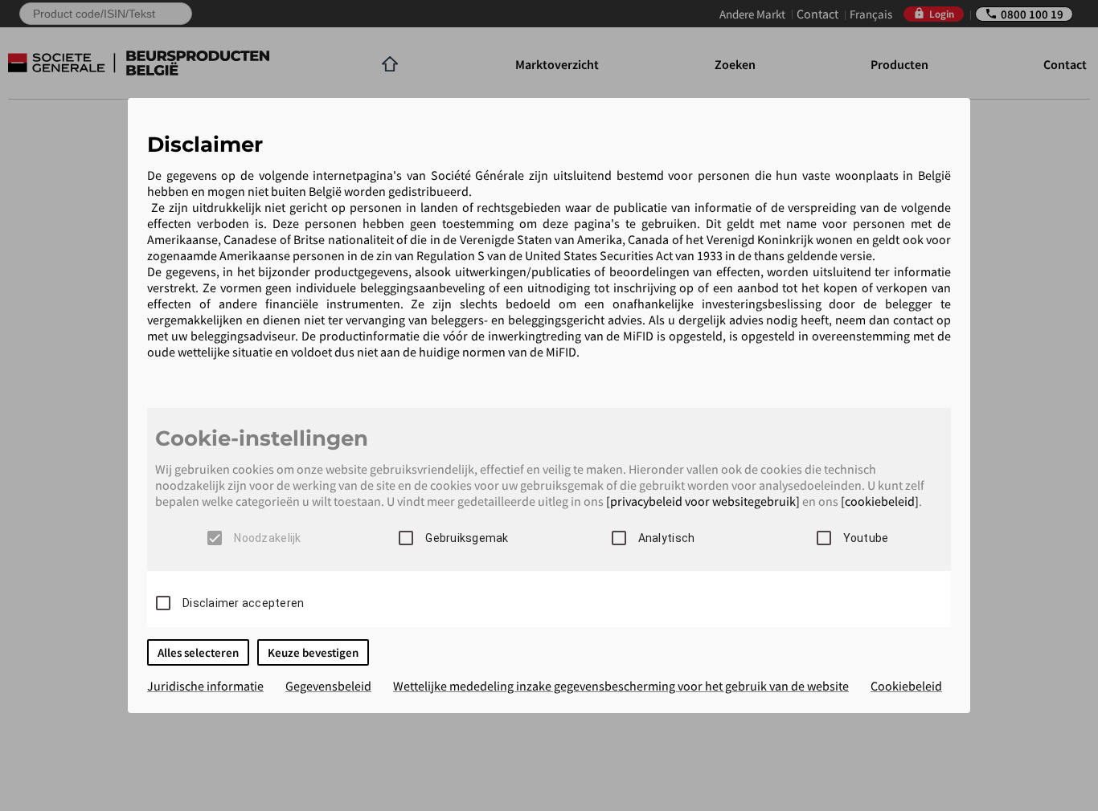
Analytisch (666, 538)
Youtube (866, 538)
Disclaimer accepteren (243, 603)
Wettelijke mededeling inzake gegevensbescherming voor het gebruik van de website (621, 686)
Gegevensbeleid (328, 686)
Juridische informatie (205, 686)
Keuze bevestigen (313, 652)
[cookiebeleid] (880, 501)
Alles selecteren (198, 652)
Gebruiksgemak (466, 538)
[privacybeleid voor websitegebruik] (703, 501)
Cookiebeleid (906, 686)
